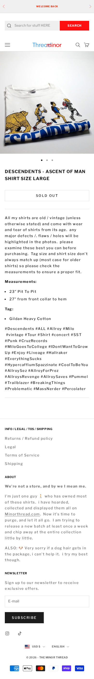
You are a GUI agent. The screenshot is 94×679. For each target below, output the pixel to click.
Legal (10, 447)
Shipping (14, 464)
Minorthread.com (22, 514)
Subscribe (24, 617)
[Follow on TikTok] (19, 633)
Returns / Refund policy (29, 438)
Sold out (47, 195)
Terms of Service (22, 455)
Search (74, 25)
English (58, 646)
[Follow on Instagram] (7, 633)
